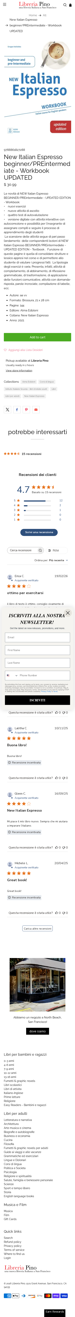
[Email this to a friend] (36, 409)
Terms (55, 691)
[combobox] (51, 560)
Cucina (8, 1140)
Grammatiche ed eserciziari (21, 1156)
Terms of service (14, 1249)
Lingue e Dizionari (15, 1160)
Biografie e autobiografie (19, 1131)
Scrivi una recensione (39, 532)
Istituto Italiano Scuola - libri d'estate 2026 (26, 389)
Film (6, 1215)
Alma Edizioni (28, 381)
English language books (19, 1196)
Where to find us (14, 1253)
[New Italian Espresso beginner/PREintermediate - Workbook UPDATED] (37, 89)
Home (33, 15)
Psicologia (10, 1172)
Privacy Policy (46, 691)
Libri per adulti (12, 396)
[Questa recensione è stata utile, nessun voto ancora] (56, 712)
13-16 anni (10, 1076)
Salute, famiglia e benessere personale (28, 1180)
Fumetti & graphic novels (19, 1080)
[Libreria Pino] (37, 5)
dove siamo (37, 1031)
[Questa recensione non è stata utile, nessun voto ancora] (63, 712)
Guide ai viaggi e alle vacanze (22, 1152)
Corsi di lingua (47, 381)
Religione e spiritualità (18, 1176)
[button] (23, 350)
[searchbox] (22, 550)
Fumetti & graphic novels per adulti (26, 1148)
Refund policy (12, 1241)
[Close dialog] (68, 613)
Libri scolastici (13, 1084)
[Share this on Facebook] (17, 409)
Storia (7, 1192)
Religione (9, 1101)
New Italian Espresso (34, 396)
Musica (8, 1211)
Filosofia (9, 1144)
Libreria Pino (18, 1283)
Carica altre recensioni (37, 929)
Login (7, 1257)
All (44, 15)
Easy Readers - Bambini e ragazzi (25, 1105)
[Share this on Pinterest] (26, 409)
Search (8, 1237)
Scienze (9, 1184)
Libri (54, 389)
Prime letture (12, 1097)
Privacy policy (13, 1245)
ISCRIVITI (37, 700)
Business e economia (17, 1136)
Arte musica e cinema (17, 1127)
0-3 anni (9, 1060)
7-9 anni (9, 1068)
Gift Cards (10, 1219)
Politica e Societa (15, 1168)
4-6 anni (9, 1064)
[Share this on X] (7, 409)
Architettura (11, 1123)
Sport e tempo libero (17, 1188)
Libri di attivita (13, 1088)
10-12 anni (10, 1072)
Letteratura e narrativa (18, 1119)
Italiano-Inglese (13, 1093)
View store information (19, 370)
